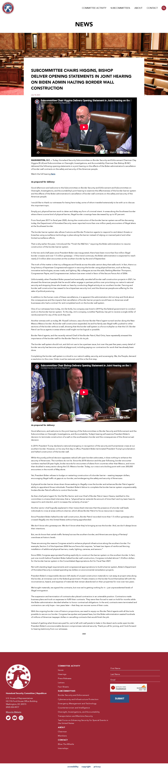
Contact (152, 8)
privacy (97, 766)
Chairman (62, 731)
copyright (86, 766)
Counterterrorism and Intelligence (74, 707)
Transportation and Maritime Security (75, 716)
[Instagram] (21, 717)
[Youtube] (14, 717)
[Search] (163, 8)
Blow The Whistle (66, 744)
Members (62, 735)
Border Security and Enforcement (73, 695)
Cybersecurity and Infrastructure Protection (78, 699)
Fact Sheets (63, 686)
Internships (63, 748)
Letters (61, 682)
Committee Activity (94, 8)
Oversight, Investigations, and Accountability (79, 712)
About (138, 8)
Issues (60, 670)
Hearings (62, 674)
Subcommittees (120, 8)
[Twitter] (8, 717)
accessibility (72, 766)
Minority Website (13, 712)
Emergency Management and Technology (77, 703)
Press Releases (64, 678)
